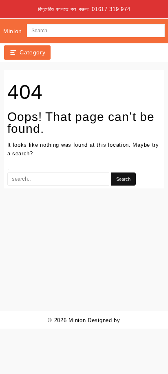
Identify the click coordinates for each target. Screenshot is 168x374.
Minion (12, 31)
